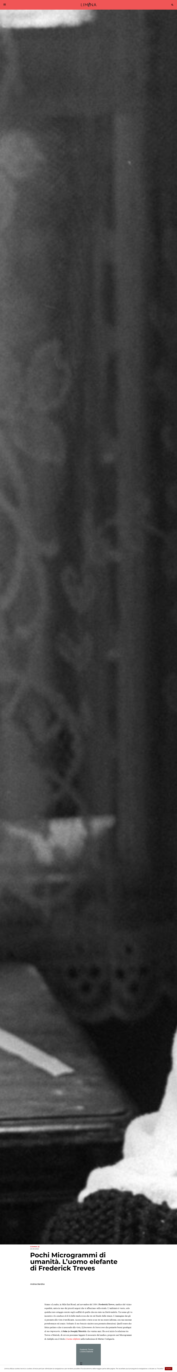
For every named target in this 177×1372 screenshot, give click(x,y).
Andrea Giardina (37, 1284)
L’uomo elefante (73, 1339)
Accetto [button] (168, 1368)
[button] (172, 5)
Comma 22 (34, 1247)
